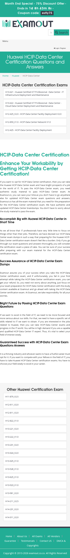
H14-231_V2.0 (11, 509)
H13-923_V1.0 (11, 485)
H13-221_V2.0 (11, 428)
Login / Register (60, 48)
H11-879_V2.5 (11, 396)
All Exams (37, 536)
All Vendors (54, 536)
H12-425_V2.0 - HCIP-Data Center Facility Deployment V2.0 (33, 113)
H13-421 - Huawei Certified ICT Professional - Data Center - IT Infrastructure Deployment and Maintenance (34, 93)
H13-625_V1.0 (11, 477)
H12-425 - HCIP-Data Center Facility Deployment (28, 130)
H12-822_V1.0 (11, 420)
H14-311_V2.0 (11, 517)
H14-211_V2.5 (11, 501)
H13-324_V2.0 (11, 452)
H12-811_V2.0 (11, 412)
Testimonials (28, 540)
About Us (22, 536)
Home (5, 75)
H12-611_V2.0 (11, 404)
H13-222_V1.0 (11, 436)
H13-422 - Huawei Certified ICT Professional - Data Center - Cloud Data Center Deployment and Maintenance (33, 104)
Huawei (15, 75)
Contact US (46, 540)
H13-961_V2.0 (11, 493)
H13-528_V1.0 (11, 469)
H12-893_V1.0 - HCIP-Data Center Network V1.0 (28, 122)
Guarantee (10, 540)
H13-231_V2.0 (11, 444)
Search (63, 32)
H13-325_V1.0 (11, 460)
